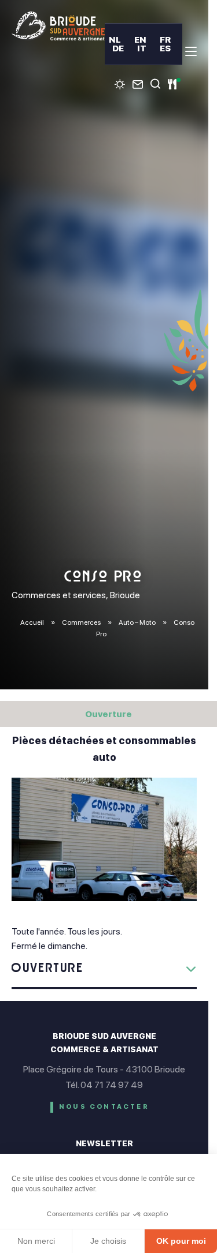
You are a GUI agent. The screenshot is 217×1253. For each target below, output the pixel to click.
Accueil (32, 622)
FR (165, 39)
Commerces (82, 622)
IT (141, 48)
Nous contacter (104, 1107)
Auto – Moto (138, 622)
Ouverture (108, 713)
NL (115, 39)
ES (165, 48)
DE (118, 48)
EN (140, 39)
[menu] (191, 51)
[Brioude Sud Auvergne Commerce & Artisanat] (58, 26)
